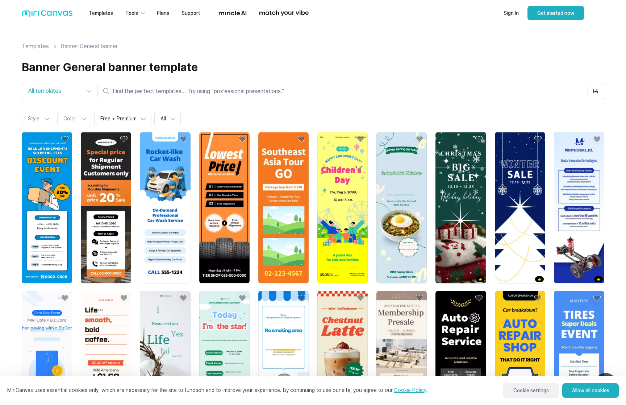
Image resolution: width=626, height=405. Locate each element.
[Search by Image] (595, 91)
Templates (35, 46)
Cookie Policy (410, 390)
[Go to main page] (47, 15)
